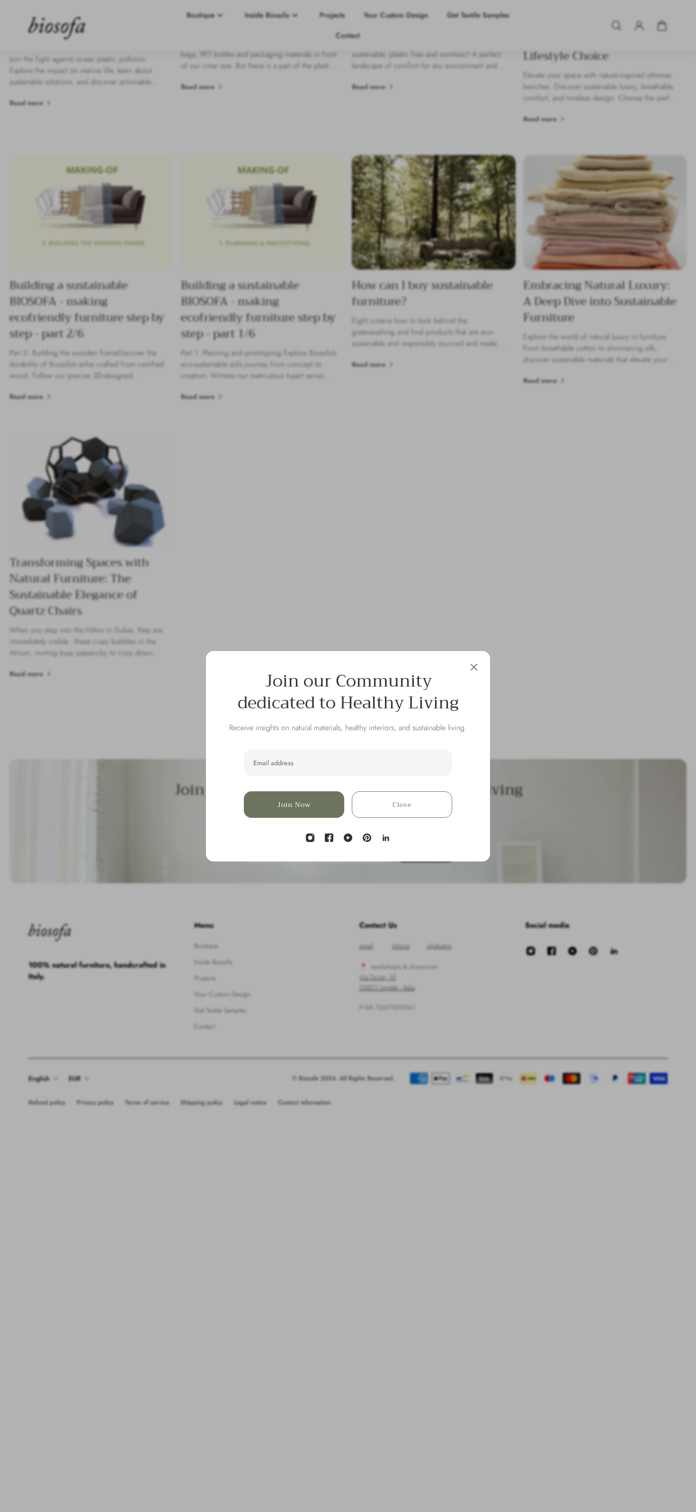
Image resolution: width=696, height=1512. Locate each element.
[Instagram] (310, 837)
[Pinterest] (367, 837)
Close (402, 804)
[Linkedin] (386, 837)
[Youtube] (348, 837)
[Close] (473, 667)
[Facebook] (329, 837)
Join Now (294, 804)
